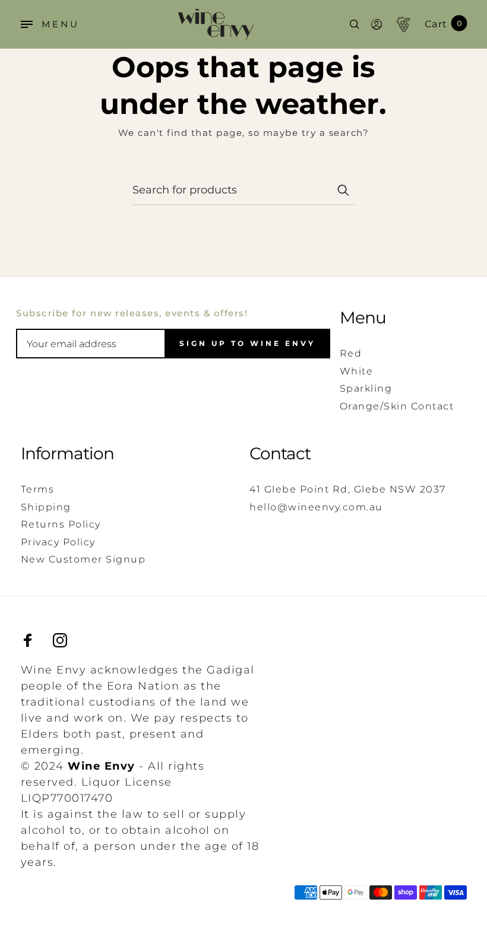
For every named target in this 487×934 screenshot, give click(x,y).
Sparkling (366, 388)
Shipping (46, 507)
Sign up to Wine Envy (247, 343)
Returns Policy (61, 524)
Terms (38, 489)
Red (351, 353)
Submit (343, 190)
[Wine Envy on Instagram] (60, 640)
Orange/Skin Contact (397, 406)
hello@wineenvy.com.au (316, 507)
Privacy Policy (58, 542)
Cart (443, 24)
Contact (280, 453)
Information (67, 453)
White (357, 371)
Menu (363, 317)
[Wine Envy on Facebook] (28, 640)
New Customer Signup (83, 559)
